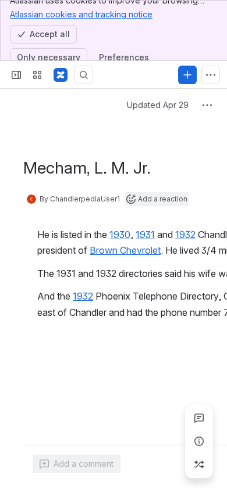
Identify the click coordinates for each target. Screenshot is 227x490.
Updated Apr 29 (158, 105)
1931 (145, 234)
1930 (119, 234)
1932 (185, 234)
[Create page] (199, 464)
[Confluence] (60, 75)
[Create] (187, 75)
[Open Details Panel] (199, 441)
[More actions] (207, 105)
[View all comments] (199, 418)
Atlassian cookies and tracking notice (81, 14)
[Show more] (210, 75)
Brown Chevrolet (125, 250)
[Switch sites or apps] (37, 75)
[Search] (84, 75)
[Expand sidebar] (16, 75)
